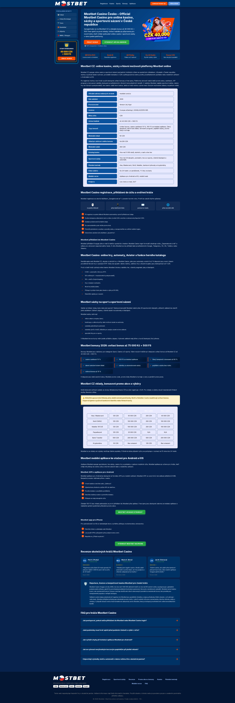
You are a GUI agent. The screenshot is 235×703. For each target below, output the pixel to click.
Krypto (86, 686)
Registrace (104, 4)
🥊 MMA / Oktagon (64, 35)
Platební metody (171, 679)
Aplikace (132, 4)
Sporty (118, 4)
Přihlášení (174, 3)
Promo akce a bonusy (146, 679)
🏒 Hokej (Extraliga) (64, 19)
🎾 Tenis (60, 23)
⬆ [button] (231, 699)
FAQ (146, 683)
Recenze (132, 679)
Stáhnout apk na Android (115, 42)
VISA (55, 686)
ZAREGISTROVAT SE (159, 3)
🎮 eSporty (61, 31)
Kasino (112, 4)
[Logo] (71, 3)
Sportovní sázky (119, 679)
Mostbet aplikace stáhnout (130, 512)
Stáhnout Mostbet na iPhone (130, 544)
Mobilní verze (137, 683)
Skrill (71, 686)
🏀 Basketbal (62, 27)
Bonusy (125, 4)
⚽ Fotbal (61, 15)
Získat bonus (66, 58)
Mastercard (63, 686)
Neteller (78, 686)
